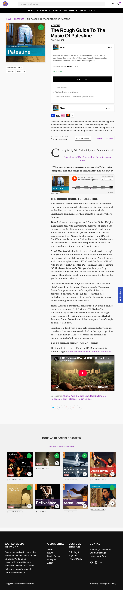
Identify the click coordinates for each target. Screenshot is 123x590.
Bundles (57, 10)
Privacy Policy (75, 558)
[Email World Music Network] (100, 562)
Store (31, 10)
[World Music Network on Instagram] (96, 562)
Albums (66, 395)
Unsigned (51, 559)
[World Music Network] (5, 3)
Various (55, 25)
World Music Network (26, 583)
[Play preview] (41, 27)
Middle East (21, 71)
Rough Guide (58, 40)
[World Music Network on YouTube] (91, 562)
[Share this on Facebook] (59, 407)
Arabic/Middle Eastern (14, 67)
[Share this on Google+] (72, 407)
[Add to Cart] (29, 474)
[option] (82, 47)
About (92, 10)
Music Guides (53, 555)
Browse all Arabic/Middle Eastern (61, 446)
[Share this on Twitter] (53, 407)
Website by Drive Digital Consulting (103, 583)
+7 (72, 115)
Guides (83, 10)
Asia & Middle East (80, 395)
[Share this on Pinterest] (66, 407)
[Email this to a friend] (79, 407)
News (50, 552)
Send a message (98, 552)
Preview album (82, 138)
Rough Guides (43, 10)
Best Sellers (70, 10)
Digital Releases (69, 398)
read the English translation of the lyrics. (89, 352)
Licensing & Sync (98, 555)
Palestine (10, 71)
